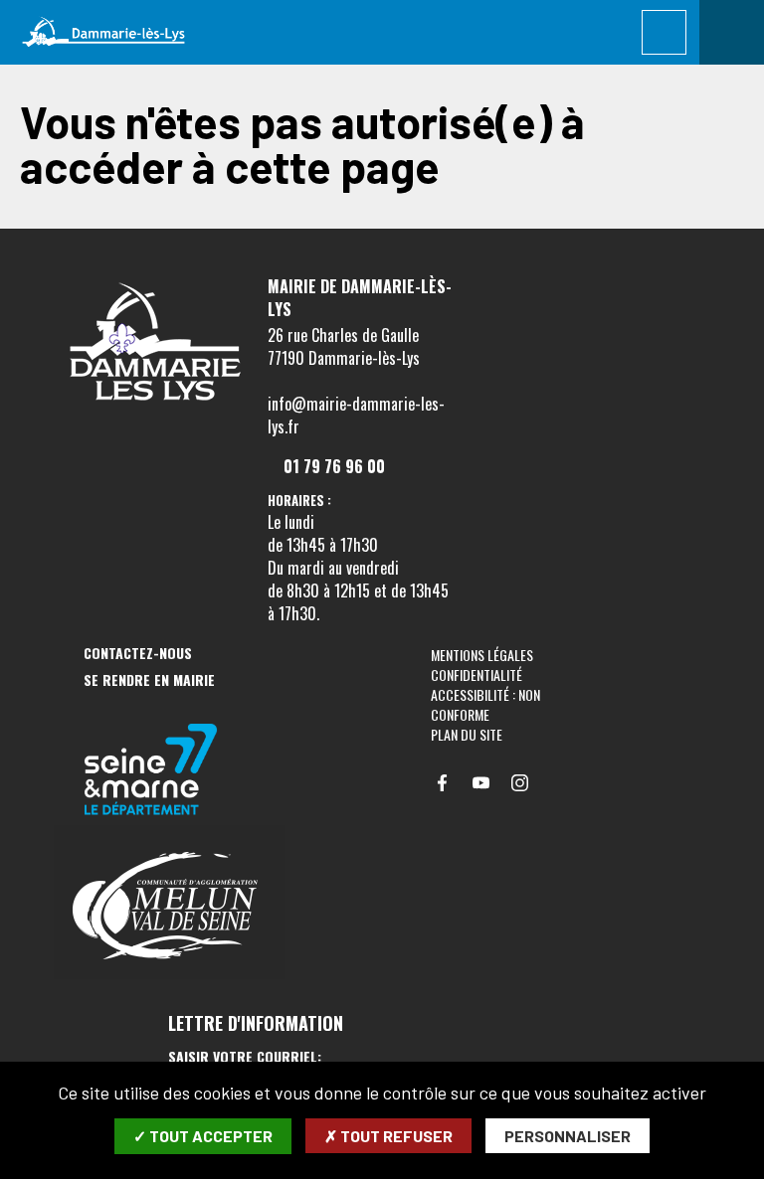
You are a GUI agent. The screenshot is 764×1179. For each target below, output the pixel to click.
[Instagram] (519, 782)
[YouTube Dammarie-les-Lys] (481, 782)
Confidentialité (476, 674)
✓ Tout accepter (203, 1135)
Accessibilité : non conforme (485, 704)
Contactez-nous (138, 653)
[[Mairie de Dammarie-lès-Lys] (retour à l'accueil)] (153, 406)
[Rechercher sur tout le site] (664, 32)
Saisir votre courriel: (244, 1057)
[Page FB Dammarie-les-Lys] (442, 782)
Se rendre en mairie (149, 680)
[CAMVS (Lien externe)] (169, 903)
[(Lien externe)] (169, 771)
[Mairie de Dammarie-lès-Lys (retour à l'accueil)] (103, 33)
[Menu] (731, 32)
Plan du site (466, 734)
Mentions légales (482, 654)
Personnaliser (567, 1135)
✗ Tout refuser (388, 1135)
